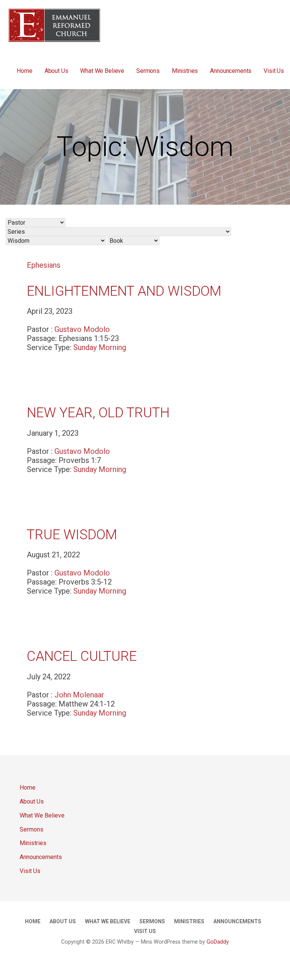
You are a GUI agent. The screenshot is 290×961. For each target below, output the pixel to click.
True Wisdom (72, 535)
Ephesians (43, 265)
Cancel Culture (82, 656)
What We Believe (102, 70)
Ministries (185, 70)
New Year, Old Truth (98, 413)
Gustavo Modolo (82, 329)
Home (24, 70)
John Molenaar (79, 694)
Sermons (148, 70)
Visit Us (274, 70)
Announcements (230, 70)
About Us (56, 70)
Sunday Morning (99, 347)
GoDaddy (218, 942)
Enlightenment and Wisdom (124, 291)
